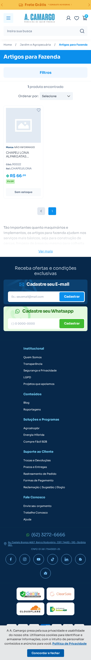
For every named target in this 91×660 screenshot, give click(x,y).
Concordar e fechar (46, 653)
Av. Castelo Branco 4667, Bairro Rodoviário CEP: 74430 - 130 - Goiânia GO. (47, 543)
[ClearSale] (60, 594)
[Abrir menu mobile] (8, 18)
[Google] (30, 594)
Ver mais (45, 251)
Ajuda (27, 519)
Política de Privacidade (69, 643)
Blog (26, 402)
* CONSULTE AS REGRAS (59, 5)
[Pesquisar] (82, 31)
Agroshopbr (31, 428)
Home (8, 44)
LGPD (27, 377)
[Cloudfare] (30, 609)
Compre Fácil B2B (35, 441)
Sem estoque (23, 192)
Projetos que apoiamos (38, 384)
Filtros (45, 72)
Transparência (32, 363)
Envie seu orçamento (37, 506)
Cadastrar (72, 296)
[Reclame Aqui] (60, 609)
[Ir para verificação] (68, 18)
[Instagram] (24, 559)
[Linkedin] (66, 559)
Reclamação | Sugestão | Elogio (44, 487)
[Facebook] (11, 559)
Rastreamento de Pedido (39, 473)
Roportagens (32, 409)
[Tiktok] (52, 559)
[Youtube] (38, 559)
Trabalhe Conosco (35, 512)
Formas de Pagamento (38, 480)
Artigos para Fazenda (73, 44)
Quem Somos (32, 357)
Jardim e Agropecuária (35, 44)
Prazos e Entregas (35, 467)
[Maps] (45, 573)
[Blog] (80, 559)
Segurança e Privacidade (40, 370)
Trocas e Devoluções (37, 460)
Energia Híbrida (33, 434)
